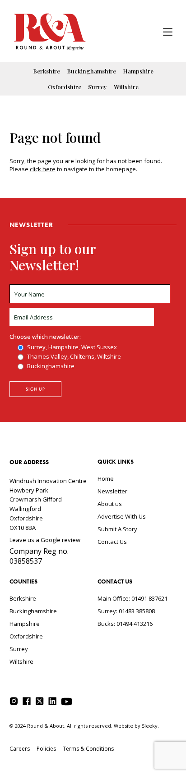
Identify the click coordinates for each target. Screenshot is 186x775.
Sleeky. (150, 725)
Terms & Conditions (88, 748)
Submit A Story (117, 529)
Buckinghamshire (91, 71)
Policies (46, 748)
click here (43, 169)
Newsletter (112, 491)
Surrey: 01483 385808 (126, 611)
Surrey (97, 87)
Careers (19, 748)
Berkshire (46, 71)
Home (106, 478)
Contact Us (112, 542)
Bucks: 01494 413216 (125, 624)
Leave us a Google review (44, 540)
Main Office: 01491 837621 (132, 598)
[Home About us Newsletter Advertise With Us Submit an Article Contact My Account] (167, 33)
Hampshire (138, 71)
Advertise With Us (122, 516)
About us (110, 504)
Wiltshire (126, 87)
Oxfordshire (64, 87)
